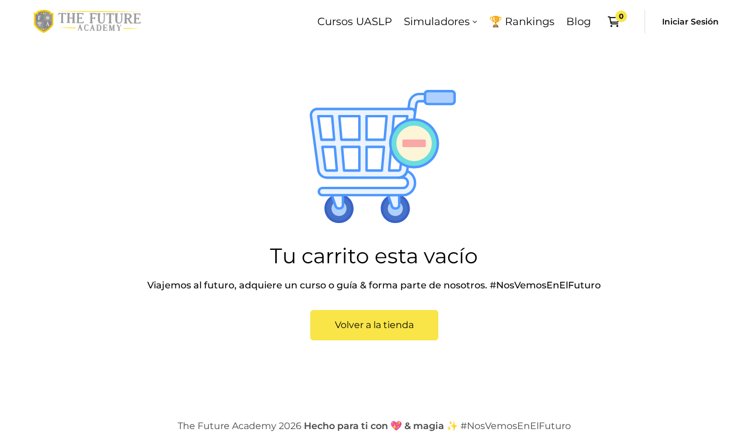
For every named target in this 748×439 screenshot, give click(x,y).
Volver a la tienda (374, 324)
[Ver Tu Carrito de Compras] (617, 21)
